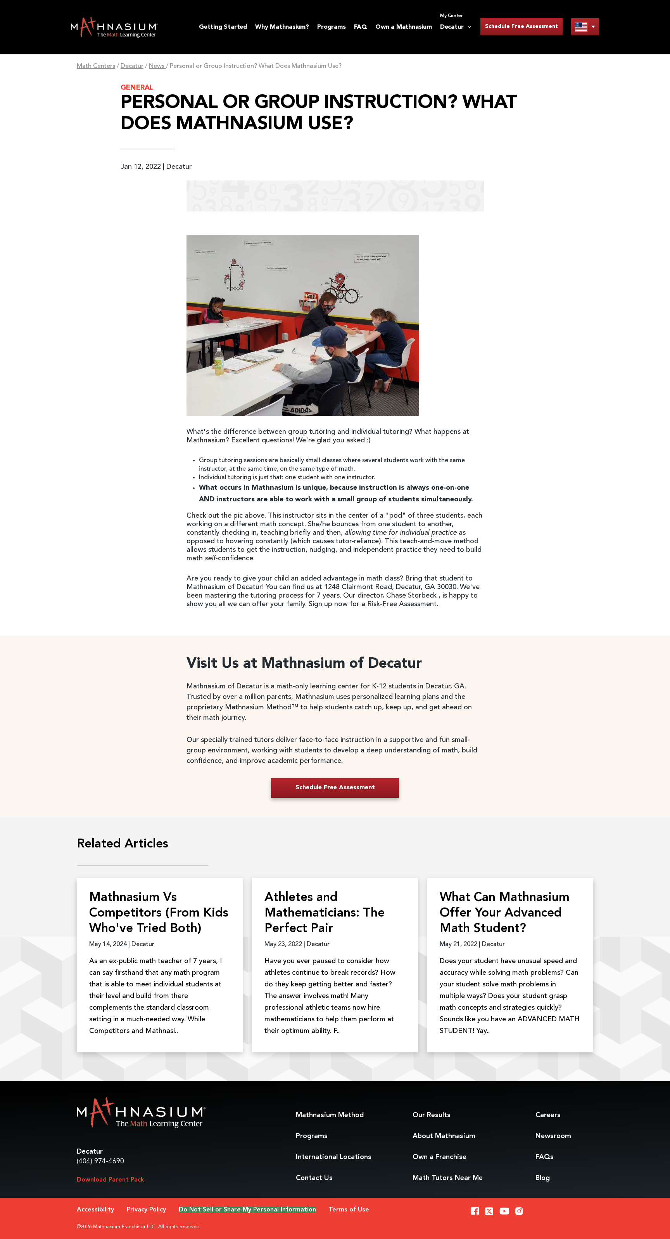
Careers (548, 1115)
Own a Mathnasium (403, 27)
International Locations (333, 1157)
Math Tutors (448, 1178)
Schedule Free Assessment (521, 26)
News (157, 66)
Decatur (132, 66)
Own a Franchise (439, 1157)
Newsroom (553, 1136)
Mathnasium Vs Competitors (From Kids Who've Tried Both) (158, 913)
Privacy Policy (146, 1210)
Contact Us (314, 1178)
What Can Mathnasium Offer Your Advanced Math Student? (505, 913)
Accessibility (95, 1210)
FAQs (544, 1157)
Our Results (432, 1115)
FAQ (360, 27)
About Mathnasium (444, 1136)
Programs (331, 27)
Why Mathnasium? (282, 27)
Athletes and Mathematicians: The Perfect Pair (324, 913)
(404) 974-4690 (100, 1161)
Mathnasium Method (330, 1115)
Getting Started (223, 27)
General (137, 87)
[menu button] (585, 26)
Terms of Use (349, 1210)
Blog (542, 1178)
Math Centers (96, 66)
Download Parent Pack (110, 1180)
